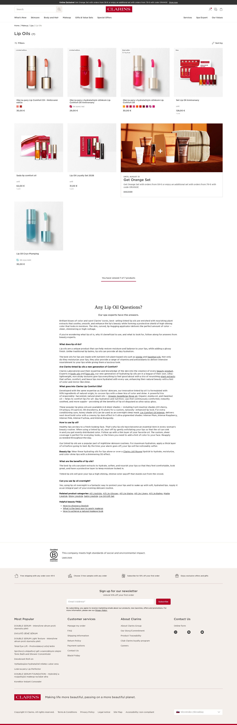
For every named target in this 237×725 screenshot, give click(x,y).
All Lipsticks (95, 493)
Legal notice (104, 712)
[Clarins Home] (119, 9)
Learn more (67, 558)
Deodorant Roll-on (23, 659)
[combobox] (198, 712)
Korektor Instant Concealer (28, 682)
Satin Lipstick (91, 496)
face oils (89, 374)
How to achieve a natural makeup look (83, 511)
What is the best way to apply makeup (83, 508)
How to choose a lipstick (75, 506)
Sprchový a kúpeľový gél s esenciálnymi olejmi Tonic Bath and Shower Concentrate (37, 652)
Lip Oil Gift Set (106, 496)
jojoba (139, 357)
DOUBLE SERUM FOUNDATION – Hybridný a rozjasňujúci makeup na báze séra (36, 675)
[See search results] (59, 9)
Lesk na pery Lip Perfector (27, 669)
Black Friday (73, 655)
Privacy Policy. (101, 610)
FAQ (69, 631)
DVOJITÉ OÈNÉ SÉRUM (26, 633)
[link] (172, 160)
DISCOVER (128, 192)
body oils (75, 374)
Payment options (76, 646)
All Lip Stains (126, 493)
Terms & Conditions (67, 712)
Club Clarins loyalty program (135, 641)
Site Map (118, 712)
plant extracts (168, 376)
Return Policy (74, 641)
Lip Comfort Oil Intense (152, 412)
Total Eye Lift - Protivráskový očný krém (34, 646)
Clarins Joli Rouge (132, 451)
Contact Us (73, 651)
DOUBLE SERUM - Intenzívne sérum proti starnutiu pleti (35, 627)
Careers (125, 646)
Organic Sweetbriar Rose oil (122, 396)
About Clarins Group (131, 626)
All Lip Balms (156, 493)
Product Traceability (131, 636)
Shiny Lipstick (76, 496)
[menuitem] (210, 9)
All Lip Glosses (110, 493)
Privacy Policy (87, 712)
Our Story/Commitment (133, 631)
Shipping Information (78, 636)
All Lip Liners (141, 493)
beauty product (165, 371)
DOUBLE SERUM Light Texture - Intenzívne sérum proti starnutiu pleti (35, 639)
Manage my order (76, 626)
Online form (180, 626)
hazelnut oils (154, 357)
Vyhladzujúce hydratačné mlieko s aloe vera (36, 664)
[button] (38, 619)
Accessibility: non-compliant (140, 712)
